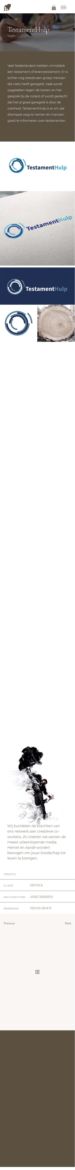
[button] (63, 7)
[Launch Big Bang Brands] (7, 7)
